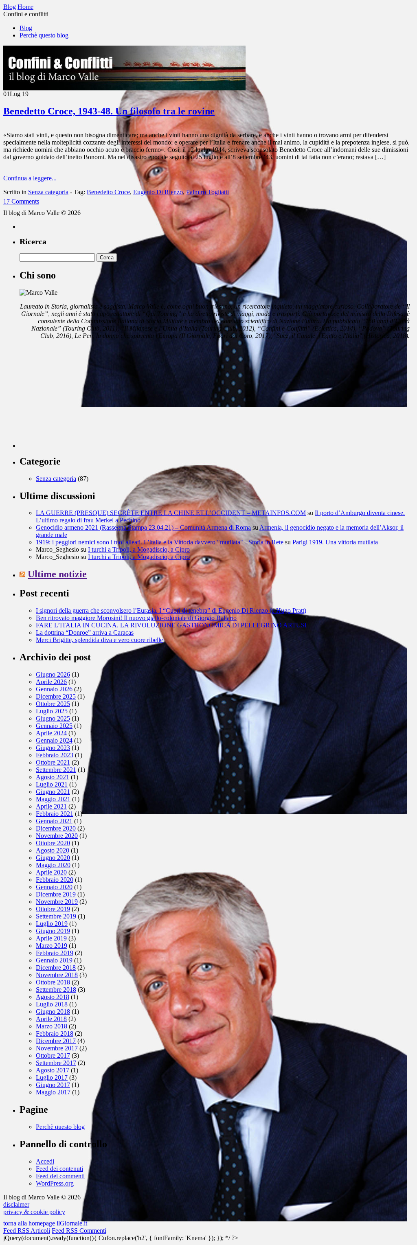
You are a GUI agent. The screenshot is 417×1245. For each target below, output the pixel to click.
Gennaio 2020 (54, 886)
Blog (26, 27)
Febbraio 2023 (54, 755)
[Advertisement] (81, 397)
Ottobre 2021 (53, 762)
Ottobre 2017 (53, 1055)
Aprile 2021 (51, 806)
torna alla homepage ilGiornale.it (45, 1223)
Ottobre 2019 (53, 908)
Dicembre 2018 (56, 967)
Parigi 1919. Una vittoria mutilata (335, 542)
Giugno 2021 (53, 791)
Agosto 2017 (52, 1070)
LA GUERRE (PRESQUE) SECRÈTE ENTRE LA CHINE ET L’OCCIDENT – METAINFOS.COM (171, 512)
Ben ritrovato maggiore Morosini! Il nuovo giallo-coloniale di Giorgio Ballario (136, 617)
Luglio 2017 (52, 1077)
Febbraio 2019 (54, 952)
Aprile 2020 (51, 872)
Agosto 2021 (52, 777)
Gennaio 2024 (54, 740)
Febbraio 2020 (54, 879)
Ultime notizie (57, 574)
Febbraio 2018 (54, 1033)
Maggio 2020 (53, 864)
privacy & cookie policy (34, 1211)
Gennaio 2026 (54, 689)
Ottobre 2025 (53, 703)
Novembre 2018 (57, 974)
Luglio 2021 (52, 784)
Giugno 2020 (53, 857)
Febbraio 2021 (54, 813)
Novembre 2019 (57, 901)
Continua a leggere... (30, 178)
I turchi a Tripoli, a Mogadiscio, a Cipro (139, 549)
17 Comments (21, 201)
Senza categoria (48, 192)
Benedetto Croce (108, 192)
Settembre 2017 (56, 1062)
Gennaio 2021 (54, 821)
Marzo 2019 (51, 945)
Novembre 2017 (57, 1048)
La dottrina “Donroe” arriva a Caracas (85, 632)
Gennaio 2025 (54, 725)
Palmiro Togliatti (207, 192)
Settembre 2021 (56, 769)
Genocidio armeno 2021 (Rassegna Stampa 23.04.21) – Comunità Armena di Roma (143, 527)
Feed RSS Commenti (79, 1230)
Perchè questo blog (44, 35)
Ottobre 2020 (53, 842)
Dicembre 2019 (56, 894)
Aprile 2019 (51, 938)
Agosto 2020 (52, 850)
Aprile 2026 (51, 681)
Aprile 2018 (51, 1018)
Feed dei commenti (60, 1176)
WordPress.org (55, 1183)
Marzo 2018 (51, 1026)
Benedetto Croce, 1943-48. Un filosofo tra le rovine (109, 111)
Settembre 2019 (56, 916)
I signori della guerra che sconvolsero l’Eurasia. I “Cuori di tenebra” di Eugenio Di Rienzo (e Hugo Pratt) (171, 610)
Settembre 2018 (56, 989)
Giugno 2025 (53, 718)
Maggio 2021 (53, 799)
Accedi (45, 1161)
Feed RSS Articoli (26, 1230)
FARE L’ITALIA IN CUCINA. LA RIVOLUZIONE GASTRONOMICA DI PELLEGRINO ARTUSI (171, 625)
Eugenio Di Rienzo (158, 192)
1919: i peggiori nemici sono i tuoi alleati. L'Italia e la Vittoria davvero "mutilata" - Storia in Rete (159, 542)
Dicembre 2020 (56, 828)
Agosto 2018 (52, 996)
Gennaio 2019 (54, 960)
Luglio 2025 (52, 711)
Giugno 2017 (53, 1084)
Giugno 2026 (53, 674)
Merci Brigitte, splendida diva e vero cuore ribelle (99, 639)
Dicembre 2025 (56, 696)
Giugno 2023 (53, 747)
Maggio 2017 (53, 1092)
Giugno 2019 (53, 930)
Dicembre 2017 (56, 1040)
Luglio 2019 (52, 923)
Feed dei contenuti (59, 1168)
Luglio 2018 (52, 1004)
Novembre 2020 (57, 835)
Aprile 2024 (51, 733)
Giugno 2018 (53, 1011)
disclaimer (16, 1204)
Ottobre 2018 (53, 982)
